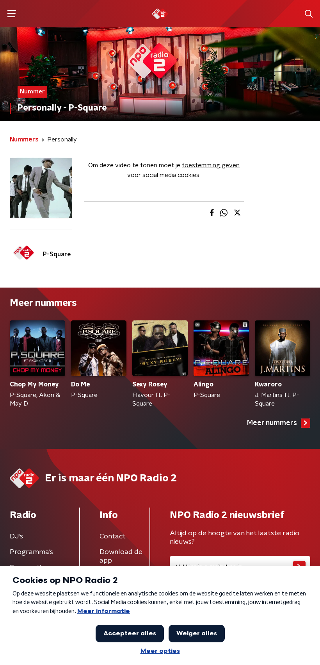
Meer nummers (272, 423)
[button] (11, 14)
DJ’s (16, 536)
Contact (113, 536)
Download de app (121, 556)
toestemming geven (211, 165)
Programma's (31, 552)
